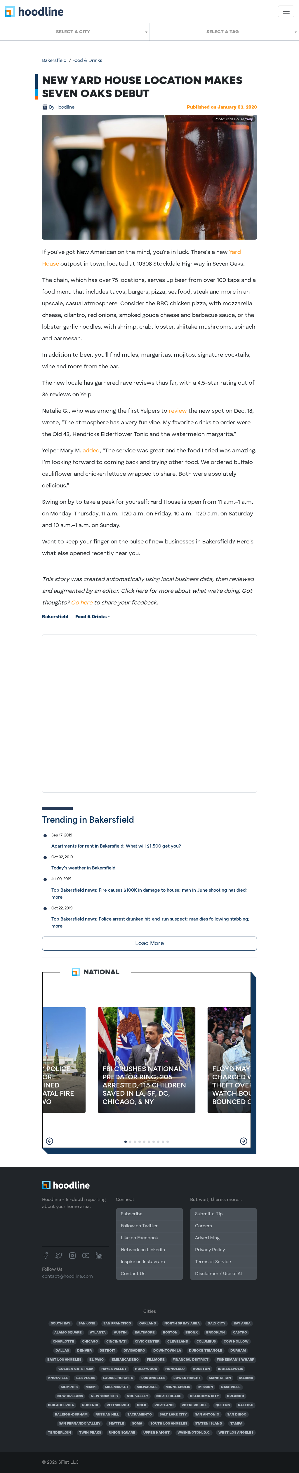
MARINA (246, 1378)
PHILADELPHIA (61, 1405)
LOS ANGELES (153, 1378)
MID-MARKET (116, 1387)
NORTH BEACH (169, 1396)
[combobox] (75, 32)
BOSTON (170, 1332)
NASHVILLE (231, 1387)
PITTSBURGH (118, 1405)
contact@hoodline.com (67, 1276)
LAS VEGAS (85, 1378)
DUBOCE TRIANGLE (205, 1350)
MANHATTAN (220, 1378)
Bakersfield (54, 60)
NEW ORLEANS (70, 1396)
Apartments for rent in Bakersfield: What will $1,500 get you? (116, 846)
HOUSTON (201, 1369)
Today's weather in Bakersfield (83, 868)
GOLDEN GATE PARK (75, 1369)
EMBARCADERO (125, 1360)
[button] (49, 1141)
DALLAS (62, 1350)
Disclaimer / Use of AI (218, 1274)
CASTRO (240, 1332)
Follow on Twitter (139, 1226)
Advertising (207, 1238)
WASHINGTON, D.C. (194, 1432)
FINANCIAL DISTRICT (190, 1360)
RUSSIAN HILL (107, 1414)
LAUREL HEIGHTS (118, 1378)
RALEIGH (245, 1405)
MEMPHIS (69, 1387)
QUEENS (222, 1405)
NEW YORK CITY (105, 1396)
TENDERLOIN (59, 1432)
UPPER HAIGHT (156, 1432)
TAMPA (236, 1423)
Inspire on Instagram (143, 1262)
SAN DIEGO (236, 1414)
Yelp (249, 119)
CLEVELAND (177, 1341)
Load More (149, 943)
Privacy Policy (210, 1250)
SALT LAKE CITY (173, 1414)
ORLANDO (235, 1396)
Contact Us (133, 1274)
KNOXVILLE (58, 1378)
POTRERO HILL (194, 1405)
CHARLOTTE (63, 1341)
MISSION (205, 1387)
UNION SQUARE (122, 1432)
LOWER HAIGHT (187, 1378)
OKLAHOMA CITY (204, 1396)
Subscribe (131, 1214)
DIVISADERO (134, 1350)
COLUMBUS (206, 1341)
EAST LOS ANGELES (64, 1360)
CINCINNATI (116, 1341)
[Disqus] (149, 712)
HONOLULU (175, 1369)
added (91, 451)
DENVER (84, 1350)
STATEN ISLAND (208, 1423)
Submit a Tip (208, 1214)
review (178, 411)
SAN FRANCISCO (117, 1323)
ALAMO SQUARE (68, 1332)
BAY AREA (242, 1323)
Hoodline (61, 107)
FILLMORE (156, 1360)
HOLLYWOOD (146, 1369)
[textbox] (75, 32)
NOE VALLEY (137, 1396)
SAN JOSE (87, 1323)
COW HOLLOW (236, 1341)
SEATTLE (116, 1423)
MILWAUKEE (147, 1387)
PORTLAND (164, 1405)
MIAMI (91, 1387)
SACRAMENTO (139, 1414)
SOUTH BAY (60, 1323)
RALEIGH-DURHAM (71, 1414)
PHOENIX (90, 1405)
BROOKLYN (215, 1332)
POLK (141, 1405)
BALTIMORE (145, 1332)
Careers (203, 1226)
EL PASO (96, 1360)
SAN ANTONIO (207, 1414)
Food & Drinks (87, 60)
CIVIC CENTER (147, 1341)
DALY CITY (216, 1323)
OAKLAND (147, 1323)
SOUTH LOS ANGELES (168, 1423)
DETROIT (107, 1350)
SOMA (137, 1423)
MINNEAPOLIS (178, 1387)
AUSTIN (120, 1332)
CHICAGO (90, 1341)
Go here (81, 603)
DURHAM (238, 1350)
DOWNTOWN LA (167, 1350)
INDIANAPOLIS (230, 1369)
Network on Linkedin (143, 1250)
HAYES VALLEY (114, 1369)
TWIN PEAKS (90, 1432)
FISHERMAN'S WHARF (235, 1360)
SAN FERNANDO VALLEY (79, 1423)
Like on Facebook (139, 1238)
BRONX (191, 1332)
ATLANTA (98, 1332)
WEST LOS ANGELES (235, 1432)
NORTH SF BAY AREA (182, 1323)
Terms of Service (213, 1262)
